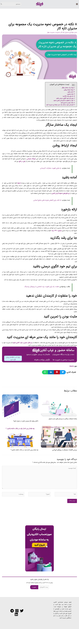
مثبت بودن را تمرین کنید (67, 103)
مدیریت (57, 32)
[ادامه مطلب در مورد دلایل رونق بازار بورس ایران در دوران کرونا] (20, 406)
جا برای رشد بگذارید (68, 96)
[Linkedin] (16, 614)
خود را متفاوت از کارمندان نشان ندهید (63, 100)
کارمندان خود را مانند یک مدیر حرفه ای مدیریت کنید (59, 105)
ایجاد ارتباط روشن (68, 90)
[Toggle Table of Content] (72, 85)
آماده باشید (70, 92)
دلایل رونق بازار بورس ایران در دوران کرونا (25, 421)
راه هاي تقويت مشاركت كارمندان (50, 168)
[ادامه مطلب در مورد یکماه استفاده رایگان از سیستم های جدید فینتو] (59, 405)
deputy (71, 366)
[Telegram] (12, 611)
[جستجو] (1, 4)
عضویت (34, 587)
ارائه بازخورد (70, 94)
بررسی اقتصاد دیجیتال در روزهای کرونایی (64, 450)
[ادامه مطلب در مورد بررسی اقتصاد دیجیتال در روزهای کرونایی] (59, 437)
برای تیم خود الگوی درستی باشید (64, 98)
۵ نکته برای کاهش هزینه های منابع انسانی (47, 200)
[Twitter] (22, 611)
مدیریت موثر (51, 32)
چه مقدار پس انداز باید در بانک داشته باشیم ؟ (24, 450)
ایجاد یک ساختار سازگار (68, 88)
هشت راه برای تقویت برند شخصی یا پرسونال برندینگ (41, 286)
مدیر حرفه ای (73, 32)
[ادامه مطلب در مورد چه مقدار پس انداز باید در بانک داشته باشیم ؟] (20, 437)
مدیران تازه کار (65, 32)
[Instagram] (17, 611)
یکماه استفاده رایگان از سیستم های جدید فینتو (63, 419)
